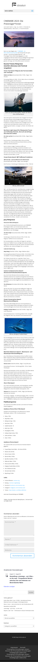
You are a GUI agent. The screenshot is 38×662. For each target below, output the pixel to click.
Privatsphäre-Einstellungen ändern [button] (18, 649)
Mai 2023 (15, 28)
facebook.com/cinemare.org (17, 485)
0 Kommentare (24, 28)
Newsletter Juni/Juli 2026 (10, 606)
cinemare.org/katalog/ (14, 483)
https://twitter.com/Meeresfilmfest (17, 490)
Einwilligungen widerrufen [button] (18, 652)
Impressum (14, 647)
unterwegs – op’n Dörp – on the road (13, 608)
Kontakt (22, 647)
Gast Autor (9, 27)
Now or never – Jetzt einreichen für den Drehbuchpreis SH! (18, 604)
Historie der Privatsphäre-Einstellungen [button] (18, 651)
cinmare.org (16, 480)
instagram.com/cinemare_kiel (17, 487)
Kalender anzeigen (9, 586)
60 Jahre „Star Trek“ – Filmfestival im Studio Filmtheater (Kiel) (19, 610)
